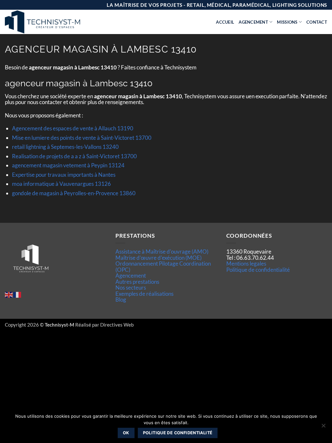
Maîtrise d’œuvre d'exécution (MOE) (158, 257)
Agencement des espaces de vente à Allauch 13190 (72, 128)
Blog (120, 299)
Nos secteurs (130, 287)
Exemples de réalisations (144, 293)
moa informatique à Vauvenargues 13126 (61, 183)
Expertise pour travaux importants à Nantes (63, 174)
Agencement (253, 22)
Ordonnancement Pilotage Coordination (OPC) (163, 266)
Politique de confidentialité (258, 269)
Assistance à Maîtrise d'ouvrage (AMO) (161, 251)
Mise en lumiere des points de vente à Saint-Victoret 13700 (81, 137)
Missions (287, 22)
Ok (126, 432)
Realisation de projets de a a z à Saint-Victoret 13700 (74, 156)
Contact (316, 22)
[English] (9, 294)
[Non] (323, 427)
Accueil (225, 22)
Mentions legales (246, 263)
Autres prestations (137, 281)
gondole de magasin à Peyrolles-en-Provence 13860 (74, 193)
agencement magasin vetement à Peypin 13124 (68, 165)
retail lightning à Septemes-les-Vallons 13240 (65, 146)
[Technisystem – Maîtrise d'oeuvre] (59, 22)
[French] (17, 294)
